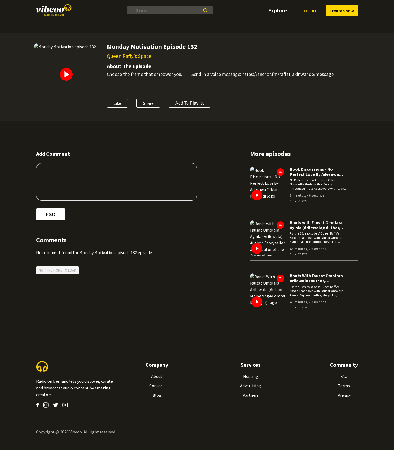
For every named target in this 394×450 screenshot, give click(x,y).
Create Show (342, 10)
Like (117, 103)
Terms (344, 385)
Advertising (250, 385)
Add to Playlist (189, 103)
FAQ (344, 376)
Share (148, 103)
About (156, 376)
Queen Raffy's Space (129, 56)
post (50, 214)
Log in (308, 10)
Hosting (250, 376)
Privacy (344, 395)
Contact (156, 385)
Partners (251, 395)
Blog (157, 395)
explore (277, 10)
